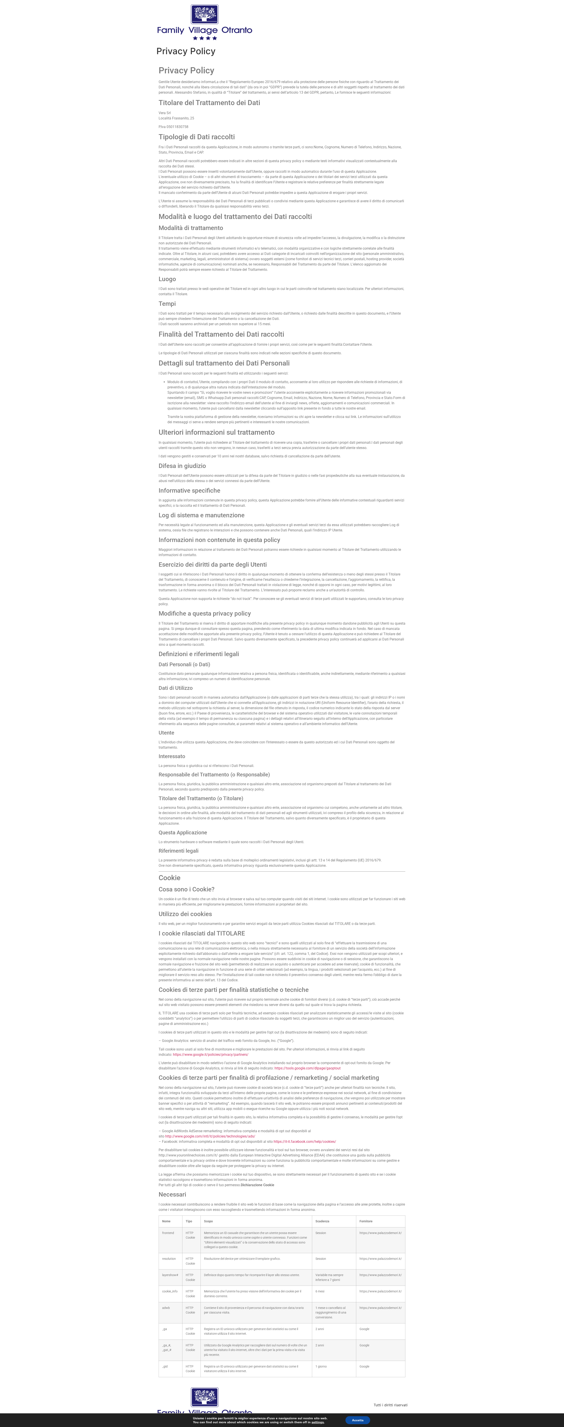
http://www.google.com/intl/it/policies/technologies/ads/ (210, 1136)
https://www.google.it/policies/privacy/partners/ (211, 1054)
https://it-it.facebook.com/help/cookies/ (305, 1141)
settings (318, 1422)
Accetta (358, 1420)
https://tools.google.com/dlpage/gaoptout (308, 1068)
